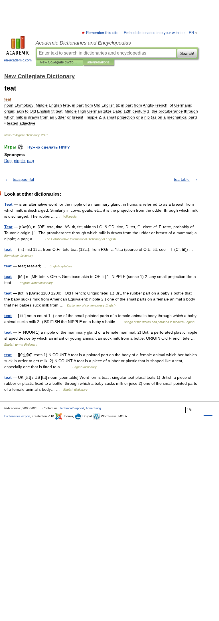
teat (8, 249)
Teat (8, 204)
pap (30, 160)
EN (191, 33)
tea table (182, 179)
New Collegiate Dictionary (59, 62)
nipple (19, 160)
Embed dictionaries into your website (154, 33)
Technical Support (71, 408)
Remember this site (102, 33)
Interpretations (98, 62)
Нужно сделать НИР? (48, 147)
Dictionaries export (17, 416)
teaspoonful (23, 179)
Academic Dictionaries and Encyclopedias (83, 43)
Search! (187, 53)
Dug (8, 160)
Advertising (93, 408)
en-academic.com (18, 60)
